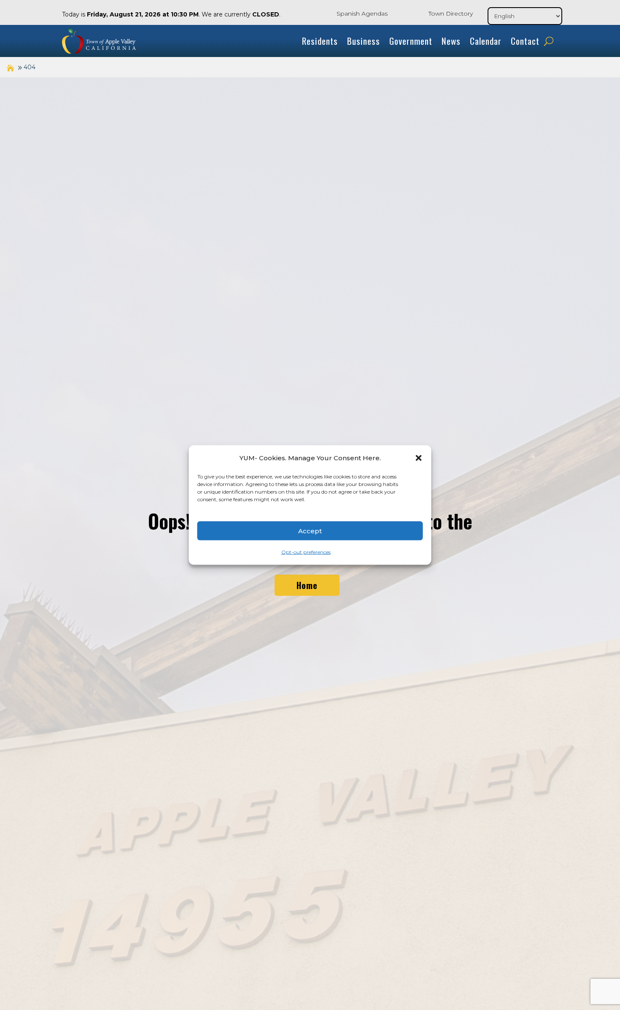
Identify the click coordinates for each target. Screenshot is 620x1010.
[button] (419, 458)
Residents (320, 40)
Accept (310, 531)
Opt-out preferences (306, 552)
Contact (525, 40)
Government (410, 40)
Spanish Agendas (362, 13)
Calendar (485, 40)
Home (307, 585)
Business (363, 40)
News (451, 40)
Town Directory (451, 13)
